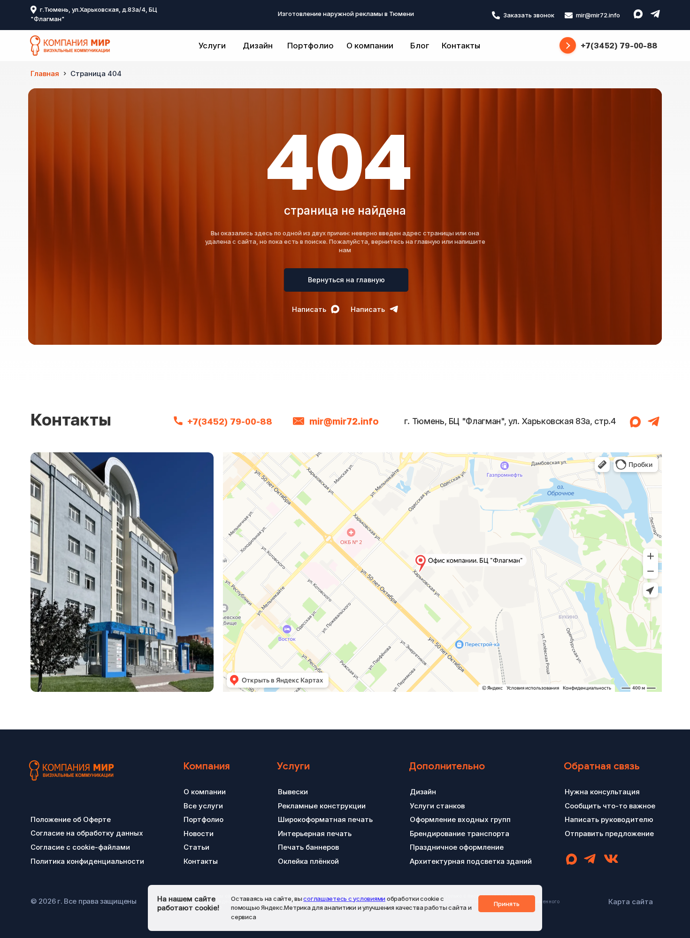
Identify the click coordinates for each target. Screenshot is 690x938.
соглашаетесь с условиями (344, 898)
